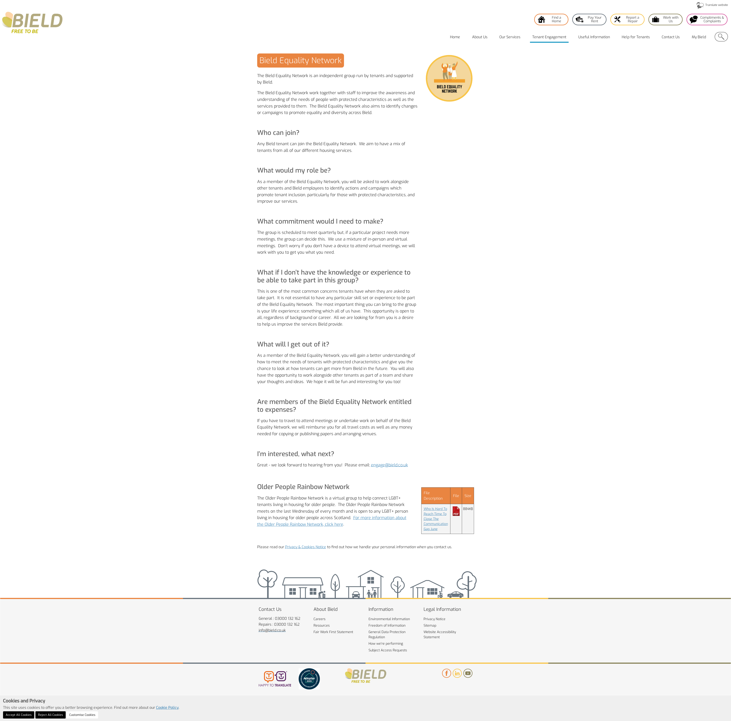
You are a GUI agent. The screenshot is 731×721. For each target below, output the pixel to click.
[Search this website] (721, 36)
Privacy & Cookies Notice (305, 547)
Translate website (716, 5)
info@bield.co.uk (272, 630)
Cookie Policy (167, 707)
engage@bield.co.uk (389, 465)
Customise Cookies (82, 715)
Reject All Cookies (50, 715)
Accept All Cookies (19, 715)
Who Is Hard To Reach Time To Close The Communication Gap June (436, 519)
